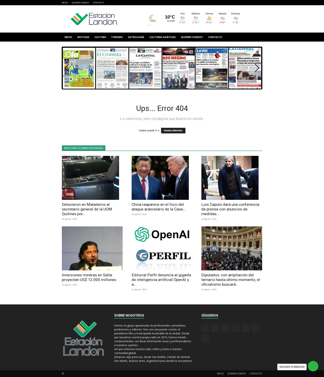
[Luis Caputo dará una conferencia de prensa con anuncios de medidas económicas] (231, 178)
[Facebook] (222, 2)
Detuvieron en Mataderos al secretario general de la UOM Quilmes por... (87, 209)
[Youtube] (259, 2)
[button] (257, 37)
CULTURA (100, 37)
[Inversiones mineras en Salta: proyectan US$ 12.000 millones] (92, 248)
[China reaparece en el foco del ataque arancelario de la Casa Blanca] (162, 178)
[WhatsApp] (253, 2)
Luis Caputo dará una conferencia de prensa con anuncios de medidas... (230, 209)
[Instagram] (228, 2)
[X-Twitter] (247, 2)
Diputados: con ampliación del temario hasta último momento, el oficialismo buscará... (230, 280)
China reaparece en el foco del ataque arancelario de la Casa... (159, 206)
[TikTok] (241, 2)
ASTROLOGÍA (136, 37)
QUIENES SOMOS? (80, 2)
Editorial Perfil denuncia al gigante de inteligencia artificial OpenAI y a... (161, 280)
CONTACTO (98, 2)
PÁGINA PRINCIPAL (173, 130)
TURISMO (117, 37)
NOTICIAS (83, 37)
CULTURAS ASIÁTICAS (162, 37)
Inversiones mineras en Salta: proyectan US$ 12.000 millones (89, 277)
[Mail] (234, 2)
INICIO (65, 2)
